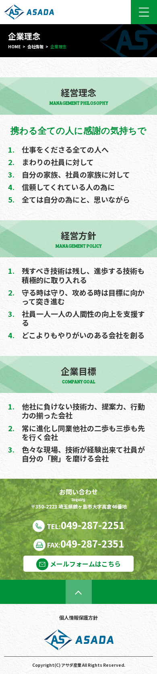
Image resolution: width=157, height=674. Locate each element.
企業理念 (58, 46)
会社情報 (35, 46)
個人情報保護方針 (78, 617)
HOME (14, 46)
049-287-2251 (85, 525)
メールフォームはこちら (84, 564)
